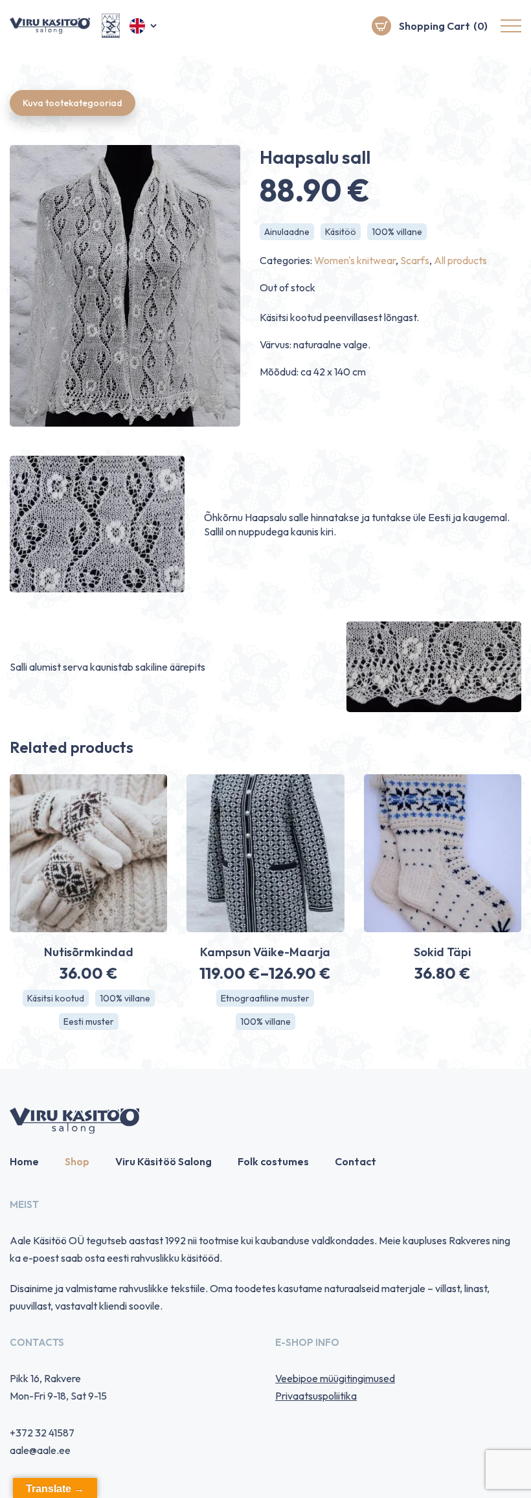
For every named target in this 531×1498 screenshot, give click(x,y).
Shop (77, 1161)
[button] (144, 26)
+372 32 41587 (42, 1432)
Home (24, 1161)
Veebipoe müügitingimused (335, 1378)
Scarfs (414, 260)
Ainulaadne (287, 232)
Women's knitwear (355, 260)
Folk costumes (273, 1161)
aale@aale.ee (40, 1450)
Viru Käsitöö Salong (163, 1161)
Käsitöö (340, 232)
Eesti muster (88, 1021)
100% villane (397, 232)
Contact (355, 1161)
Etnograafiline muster (265, 998)
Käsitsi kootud (55, 998)
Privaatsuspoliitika (316, 1395)
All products (460, 260)
